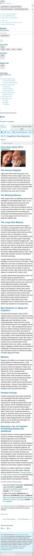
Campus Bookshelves (21, 132)
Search (3, 554)
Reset (2, 46)
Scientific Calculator (8, 90)
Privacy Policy (4, 546)
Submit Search (5, 35)
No (9, 528)
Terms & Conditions (14, 546)
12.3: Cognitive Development (8, 506)
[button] (5, 102)
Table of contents (7, 143)
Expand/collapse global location (32, 132)
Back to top (4, 514)
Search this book (4, 30)
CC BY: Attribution (15, 491)
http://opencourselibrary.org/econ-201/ (15, 489)
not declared (29, 506)
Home (8, 132)
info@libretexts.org (7, 549)
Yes (4, 528)
